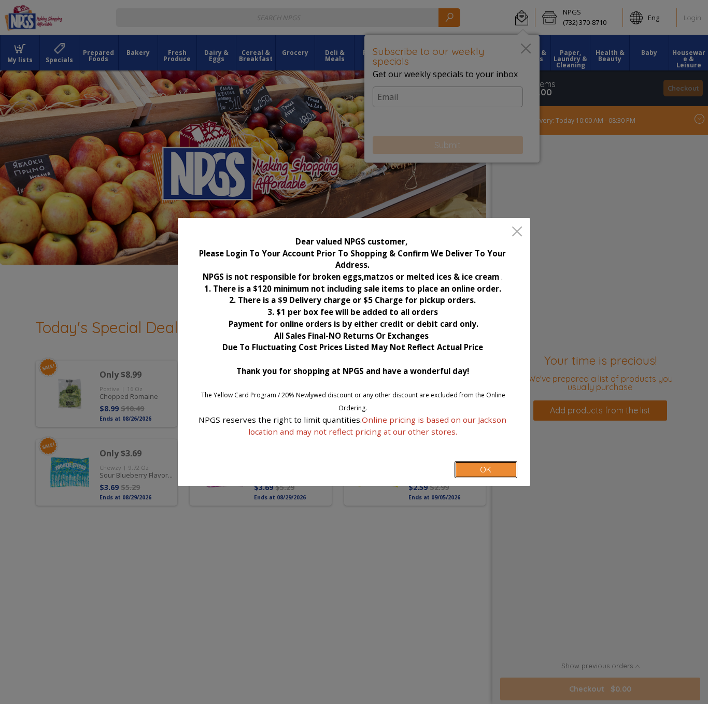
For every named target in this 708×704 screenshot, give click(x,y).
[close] (517, 232)
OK (485, 470)
